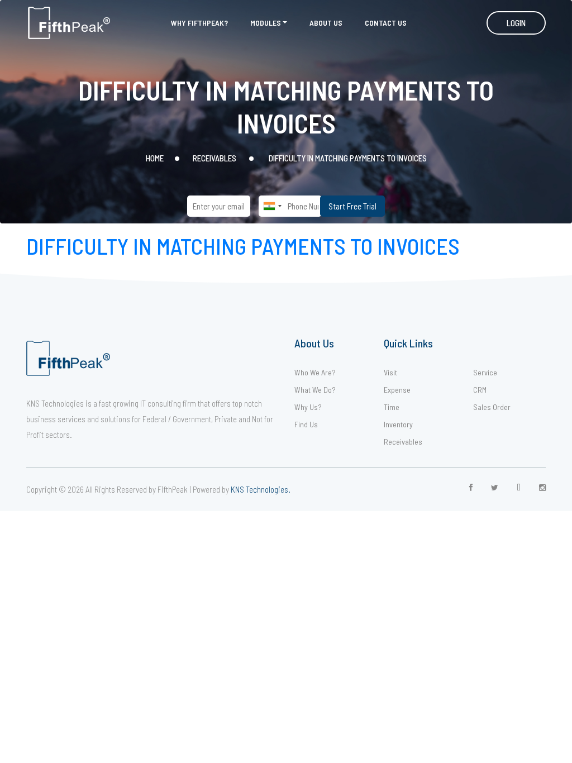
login (516, 23)
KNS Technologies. (260, 489)
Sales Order (492, 407)
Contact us (386, 22)
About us (325, 22)
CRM (480, 389)
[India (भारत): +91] (272, 206)
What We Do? (315, 389)
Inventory (398, 424)
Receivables (403, 441)
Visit (390, 372)
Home (155, 158)
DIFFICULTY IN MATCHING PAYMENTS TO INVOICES (243, 245)
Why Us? (308, 407)
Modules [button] (265, 22)
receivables (214, 158)
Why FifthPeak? (199, 22)
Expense (397, 389)
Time (391, 407)
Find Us (306, 424)
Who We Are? (315, 372)
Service (485, 372)
